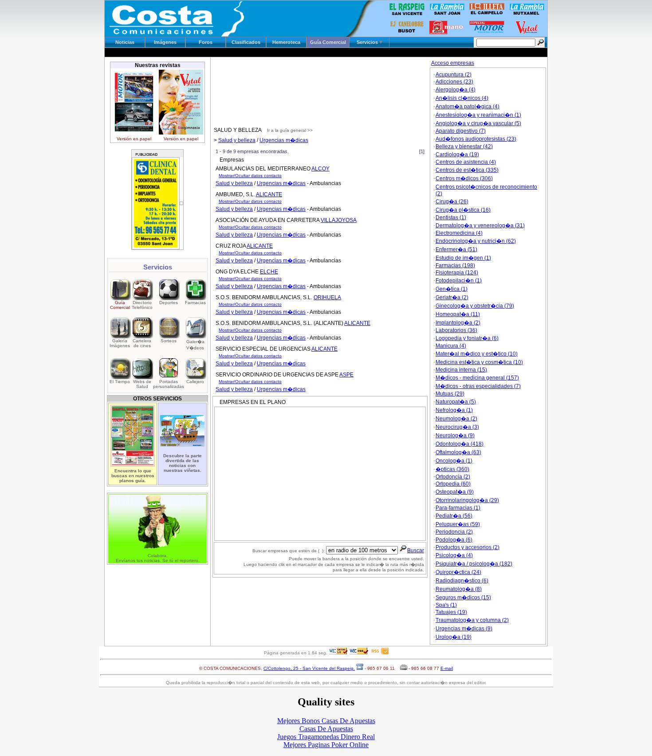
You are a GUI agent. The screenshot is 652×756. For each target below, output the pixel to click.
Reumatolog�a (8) (459, 589)
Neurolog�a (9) (455, 435)
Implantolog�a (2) (458, 323)
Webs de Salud (142, 384)
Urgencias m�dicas (283, 140)
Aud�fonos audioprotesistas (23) (476, 139)
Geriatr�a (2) (452, 297)
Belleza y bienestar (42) (464, 146)
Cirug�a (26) (452, 201)
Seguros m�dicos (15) (463, 597)
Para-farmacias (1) (458, 508)
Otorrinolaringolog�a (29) (467, 500)
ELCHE (269, 272)
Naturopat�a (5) (456, 402)
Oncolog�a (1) (454, 461)
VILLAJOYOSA (339, 220)
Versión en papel (134, 138)
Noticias (124, 42)
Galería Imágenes (120, 343)
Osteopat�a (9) (455, 492)
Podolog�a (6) (454, 540)
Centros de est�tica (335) (467, 170)
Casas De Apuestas (326, 728)
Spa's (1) (446, 605)
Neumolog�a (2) (456, 419)
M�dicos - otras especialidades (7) (478, 386)
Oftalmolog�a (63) (458, 452)
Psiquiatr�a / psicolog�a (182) (474, 564)
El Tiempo (120, 381)
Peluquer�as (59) (458, 524)
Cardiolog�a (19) (457, 154)
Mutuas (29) (450, 394)
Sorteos (169, 340)
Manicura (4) (451, 346)
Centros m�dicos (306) (464, 178)
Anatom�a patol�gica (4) (467, 106)
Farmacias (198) (455, 265)
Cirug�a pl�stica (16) (463, 210)
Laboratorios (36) (456, 330)
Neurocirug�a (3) (457, 427)
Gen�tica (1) (451, 289)
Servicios (368, 42)
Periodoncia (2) (454, 532)
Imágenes (165, 42)
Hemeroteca (286, 42)
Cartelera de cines (142, 343)
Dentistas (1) (451, 217)
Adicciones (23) (454, 82)
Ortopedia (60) (453, 484)
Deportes (168, 302)
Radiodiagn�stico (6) (462, 581)
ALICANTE (269, 194)
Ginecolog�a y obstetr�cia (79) (475, 306)
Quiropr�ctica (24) (458, 572)
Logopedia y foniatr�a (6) (467, 338)
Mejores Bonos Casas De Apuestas (326, 720)
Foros (205, 42)
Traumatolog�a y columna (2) (472, 620)
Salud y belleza (236, 140)
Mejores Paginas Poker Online (326, 744)
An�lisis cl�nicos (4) (462, 98)
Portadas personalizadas (168, 384)
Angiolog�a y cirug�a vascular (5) (478, 123)
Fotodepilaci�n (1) (459, 280)
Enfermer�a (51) (456, 249)
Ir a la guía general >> (290, 130)
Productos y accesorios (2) (467, 547)
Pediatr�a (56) (454, 516)
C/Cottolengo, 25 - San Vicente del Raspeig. (309, 668)
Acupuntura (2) (453, 74)
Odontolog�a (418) (459, 444)
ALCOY (320, 169)
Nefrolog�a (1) (454, 410)
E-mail (446, 668)
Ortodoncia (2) (453, 477)
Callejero (195, 381)
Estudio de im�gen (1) (463, 258)
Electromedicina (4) (459, 233)
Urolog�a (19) (453, 637)
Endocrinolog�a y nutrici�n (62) (476, 241)
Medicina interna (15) (461, 370)
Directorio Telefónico (142, 305)
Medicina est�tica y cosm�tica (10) (479, 362)
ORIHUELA (327, 297)
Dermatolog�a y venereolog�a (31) (480, 225)
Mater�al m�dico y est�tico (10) (477, 354)
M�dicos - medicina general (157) (477, 378)
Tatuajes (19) (451, 612)
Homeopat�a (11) (458, 314)
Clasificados (246, 42)
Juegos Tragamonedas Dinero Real (326, 736)
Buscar (415, 550)
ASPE (346, 375)
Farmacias (195, 302)
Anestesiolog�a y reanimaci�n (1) (478, 115)
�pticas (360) (452, 469)
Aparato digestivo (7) (461, 131)
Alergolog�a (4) (455, 90)
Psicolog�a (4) (454, 555)
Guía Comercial (328, 42)
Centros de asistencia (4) (466, 162)
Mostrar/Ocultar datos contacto (250, 175)
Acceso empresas (452, 63)
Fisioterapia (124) (457, 272)
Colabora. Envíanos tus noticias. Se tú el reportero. (158, 558)
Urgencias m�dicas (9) (464, 628)
